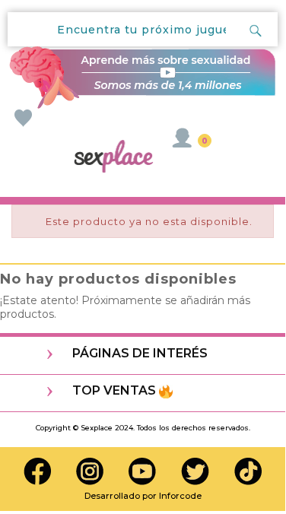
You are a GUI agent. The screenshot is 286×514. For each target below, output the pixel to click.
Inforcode (180, 495)
